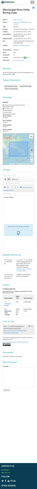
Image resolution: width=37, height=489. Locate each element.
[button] (31, 136)
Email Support (5, 470)
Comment (6, 366)
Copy (31, 326)
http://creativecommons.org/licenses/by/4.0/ (15, 342)
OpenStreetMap (24, 164)
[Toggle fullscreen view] (31, 154)
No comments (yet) (18, 60)
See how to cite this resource (21, 45)
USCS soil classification (11, 88)
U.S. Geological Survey (7, 303)
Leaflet (11, 164)
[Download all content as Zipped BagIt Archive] (21, 187)
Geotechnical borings (25, 86)
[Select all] (5, 187)
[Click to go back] (5, 175)
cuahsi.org (7, 472)
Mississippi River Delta (11, 86)
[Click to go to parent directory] (13, 175)
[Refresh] (7, 187)
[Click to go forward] (9, 175)
